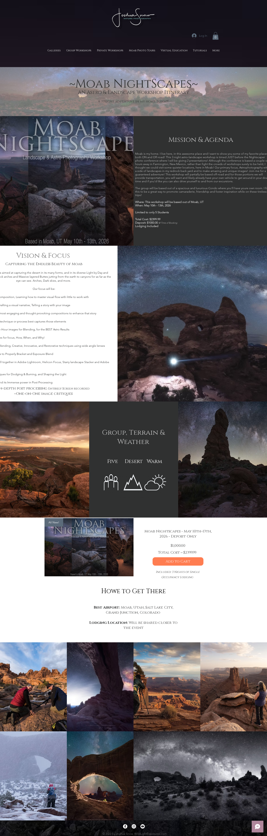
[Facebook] (125, 826)
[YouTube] (142, 826)
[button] (215, 36)
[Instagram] (134, 826)
